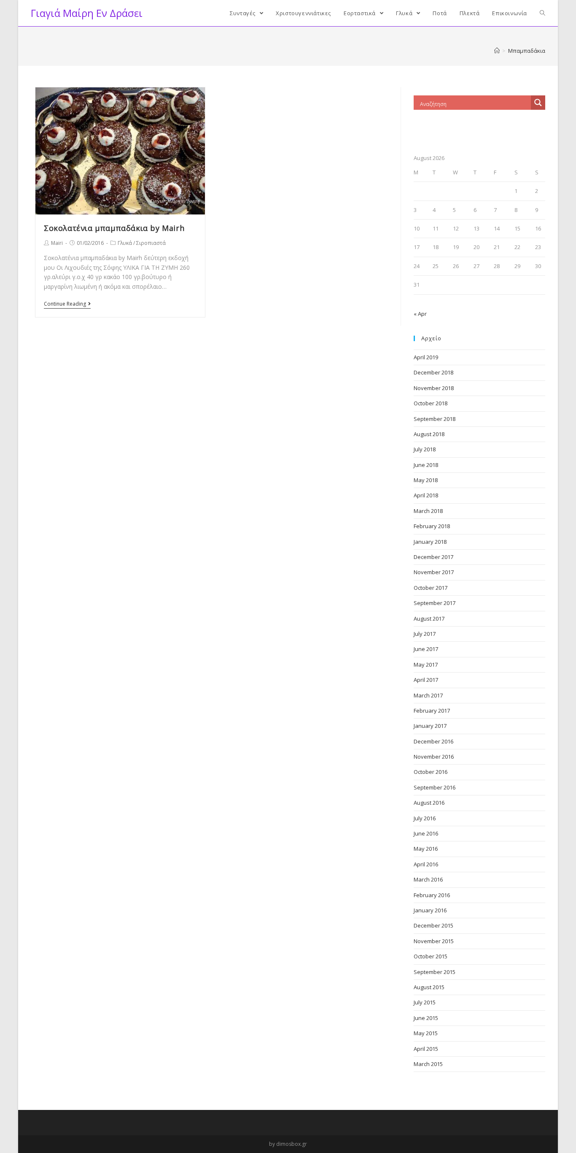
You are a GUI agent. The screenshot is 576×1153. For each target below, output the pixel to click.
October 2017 (430, 587)
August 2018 (429, 434)
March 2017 (428, 695)
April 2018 (426, 495)
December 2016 (433, 741)
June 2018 (426, 465)
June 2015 (426, 1018)
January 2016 (430, 910)
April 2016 (426, 864)
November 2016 (434, 756)
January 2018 (430, 541)
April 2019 (426, 357)
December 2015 (433, 925)
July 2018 (425, 449)
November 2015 (434, 941)
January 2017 (430, 726)
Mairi (57, 243)
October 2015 (430, 956)
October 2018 (430, 403)
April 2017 (426, 680)
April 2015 (426, 1049)
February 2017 (432, 710)
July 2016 (425, 818)
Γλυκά (125, 243)
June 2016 (426, 833)
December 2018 (433, 372)
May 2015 (426, 1033)
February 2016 (432, 895)
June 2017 (426, 649)
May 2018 (426, 480)
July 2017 (425, 634)
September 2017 (434, 603)
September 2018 (434, 419)
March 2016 (428, 879)
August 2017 (429, 618)
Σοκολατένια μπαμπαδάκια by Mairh (114, 228)
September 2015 (434, 972)
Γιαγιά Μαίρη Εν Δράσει (87, 13)
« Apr (420, 313)
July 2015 (425, 1002)
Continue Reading (65, 304)
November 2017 (434, 572)
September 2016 (434, 787)
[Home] (497, 50)
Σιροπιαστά (151, 243)
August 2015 (429, 987)
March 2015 (428, 1064)
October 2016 (430, 772)
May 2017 (426, 664)
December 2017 (433, 557)
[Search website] (542, 13)
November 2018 (434, 388)
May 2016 (426, 848)
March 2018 (428, 511)
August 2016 (429, 802)
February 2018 (432, 526)
